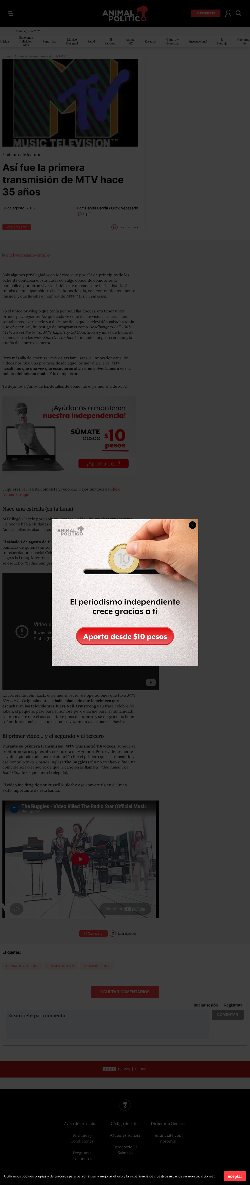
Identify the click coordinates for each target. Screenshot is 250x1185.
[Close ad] (192, 525)
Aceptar (235, 1176)
